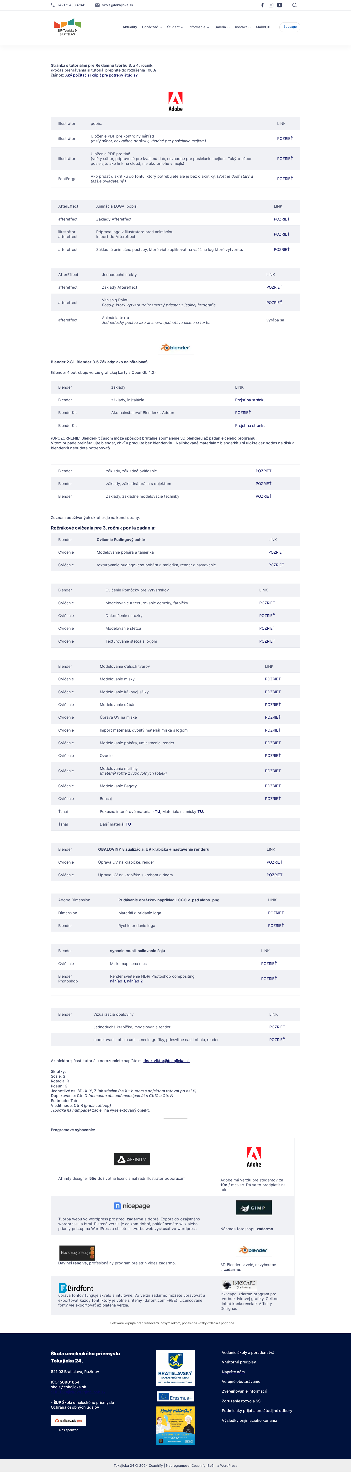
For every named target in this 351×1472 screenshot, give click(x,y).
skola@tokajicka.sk (117, 5)
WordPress (229, 1465)
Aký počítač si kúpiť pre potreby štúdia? (101, 75)
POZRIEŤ (285, 138)
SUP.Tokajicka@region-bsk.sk (78, 1391)
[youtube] (279, 5)
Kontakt (241, 27)
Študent (173, 27)
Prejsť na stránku (250, 399)
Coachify (198, 1465)
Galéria (220, 27)
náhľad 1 (117, 981)
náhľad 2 (135, 981)
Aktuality (130, 27)
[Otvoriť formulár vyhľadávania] (294, 5)
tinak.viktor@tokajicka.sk (167, 1060)
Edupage (290, 26)
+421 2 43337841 (71, 5)
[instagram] (271, 5)
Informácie (197, 27)
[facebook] (262, 5)
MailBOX (263, 27)
